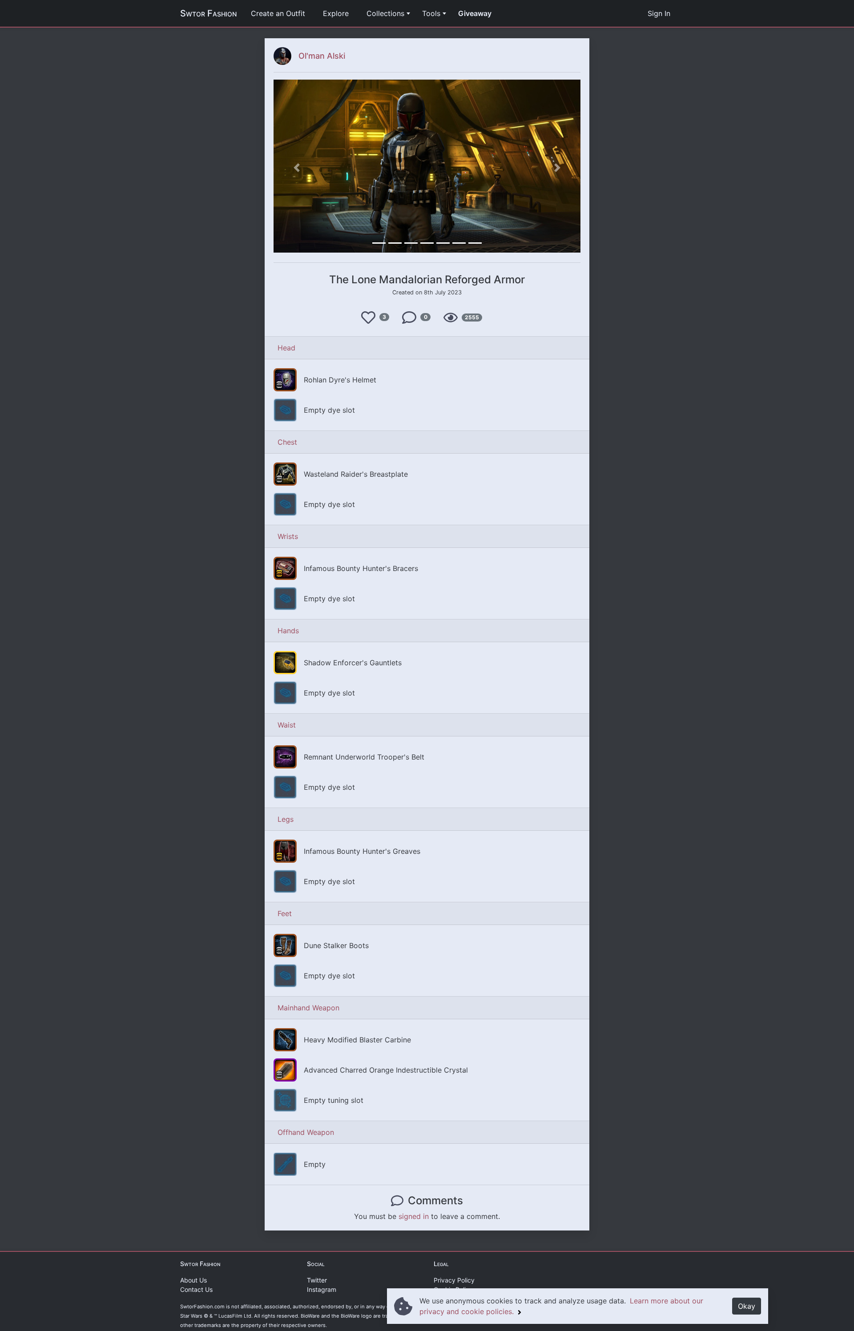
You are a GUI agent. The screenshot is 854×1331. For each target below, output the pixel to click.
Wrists (288, 536)
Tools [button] (431, 13)
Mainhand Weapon (308, 1007)
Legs (286, 819)
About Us (193, 1280)
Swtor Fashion (208, 13)
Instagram (321, 1289)
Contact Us (196, 1289)
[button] (297, 167)
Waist (287, 724)
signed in (414, 1216)
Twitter (317, 1280)
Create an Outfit (278, 13)
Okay (746, 1306)
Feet (285, 913)
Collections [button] (385, 13)
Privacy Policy (454, 1280)
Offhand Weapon (306, 1132)
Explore (336, 13)
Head (286, 347)
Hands (288, 630)
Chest (287, 442)
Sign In (659, 13)
